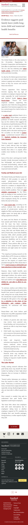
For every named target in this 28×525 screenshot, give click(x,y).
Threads (22, 468)
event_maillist (22, 434)
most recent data (9, 205)
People (3, 466)
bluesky (4, 434)
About (2, 473)
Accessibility (17, 515)
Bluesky (19, 465)
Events (2, 471)
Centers (3, 468)
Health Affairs (5, 117)
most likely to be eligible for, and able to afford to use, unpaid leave (14, 282)
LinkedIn (19, 468)
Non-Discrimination (19, 512)
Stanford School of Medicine (7, 13)
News (2, 469)
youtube (18, 434)
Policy (2, 464)
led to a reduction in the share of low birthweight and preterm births (14, 301)
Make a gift (22, 480)
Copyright (16, 508)
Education (3, 462)
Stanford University (6, 1)
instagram (8, 434)
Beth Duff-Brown (14, 34)
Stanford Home (7, 503)
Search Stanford (7, 506)
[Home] (11, 5)
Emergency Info (7, 508)
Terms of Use (17, 503)
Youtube (22, 465)
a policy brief (7, 115)
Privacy (15, 505)
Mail (16, 465)
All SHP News (5, 16)
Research (3, 460)
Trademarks (17, 510)
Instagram (16, 468)
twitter (4, 436)
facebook (13, 434)
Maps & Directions (7, 505)
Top (16, 492)
